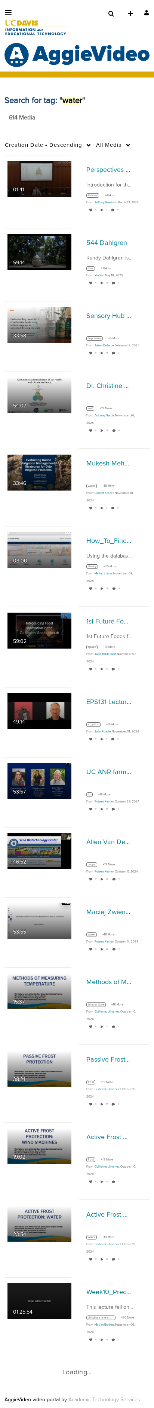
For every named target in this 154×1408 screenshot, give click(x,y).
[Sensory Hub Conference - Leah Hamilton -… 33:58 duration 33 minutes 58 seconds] (39, 324)
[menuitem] (111, 14)
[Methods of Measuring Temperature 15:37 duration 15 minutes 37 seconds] (39, 990)
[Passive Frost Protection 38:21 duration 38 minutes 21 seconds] (39, 1068)
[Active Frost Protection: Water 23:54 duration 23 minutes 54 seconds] (39, 1223)
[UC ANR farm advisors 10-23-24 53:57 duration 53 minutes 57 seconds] (39, 780)
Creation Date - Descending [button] (43, 145)
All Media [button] (109, 145)
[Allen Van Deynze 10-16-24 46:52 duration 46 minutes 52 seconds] (39, 850)
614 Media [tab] (22, 118)
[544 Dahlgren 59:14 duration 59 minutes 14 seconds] (39, 251)
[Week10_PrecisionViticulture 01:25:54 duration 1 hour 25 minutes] (39, 1301)
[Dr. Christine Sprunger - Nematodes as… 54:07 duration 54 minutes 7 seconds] (39, 394)
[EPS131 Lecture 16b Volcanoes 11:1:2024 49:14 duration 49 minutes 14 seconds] (39, 710)
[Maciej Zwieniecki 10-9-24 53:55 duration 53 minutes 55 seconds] (39, 920)
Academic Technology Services (104, 1399)
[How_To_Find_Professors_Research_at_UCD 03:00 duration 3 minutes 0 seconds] (39, 549)
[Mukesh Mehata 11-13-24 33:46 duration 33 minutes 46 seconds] (39, 472)
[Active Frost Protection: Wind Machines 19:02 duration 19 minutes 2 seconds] (39, 1145)
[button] (10, 12)
